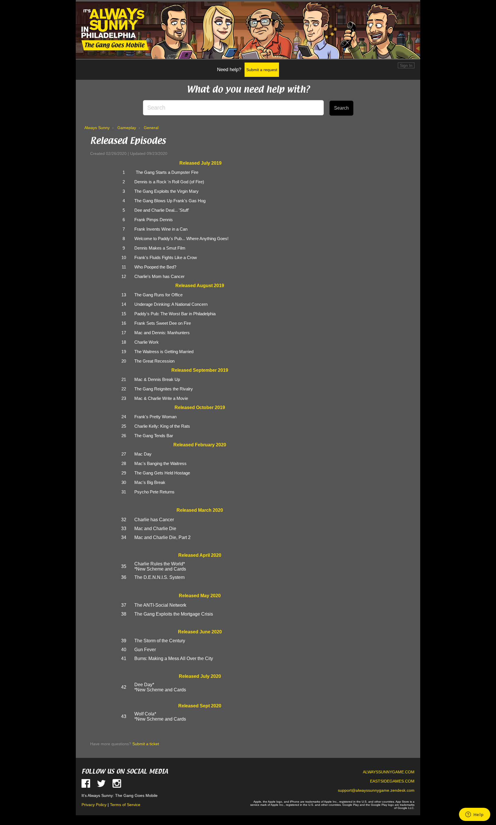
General (151, 127)
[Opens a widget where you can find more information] (474, 815)
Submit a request (261, 69)
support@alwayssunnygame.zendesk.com (376, 790)
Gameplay (126, 127)
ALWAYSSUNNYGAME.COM (388, 772)
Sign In (406, 65)
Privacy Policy (94, 804)
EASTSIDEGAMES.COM (392, 781)
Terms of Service (125, 804)
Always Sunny (97, 127)
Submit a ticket (145, 744)
